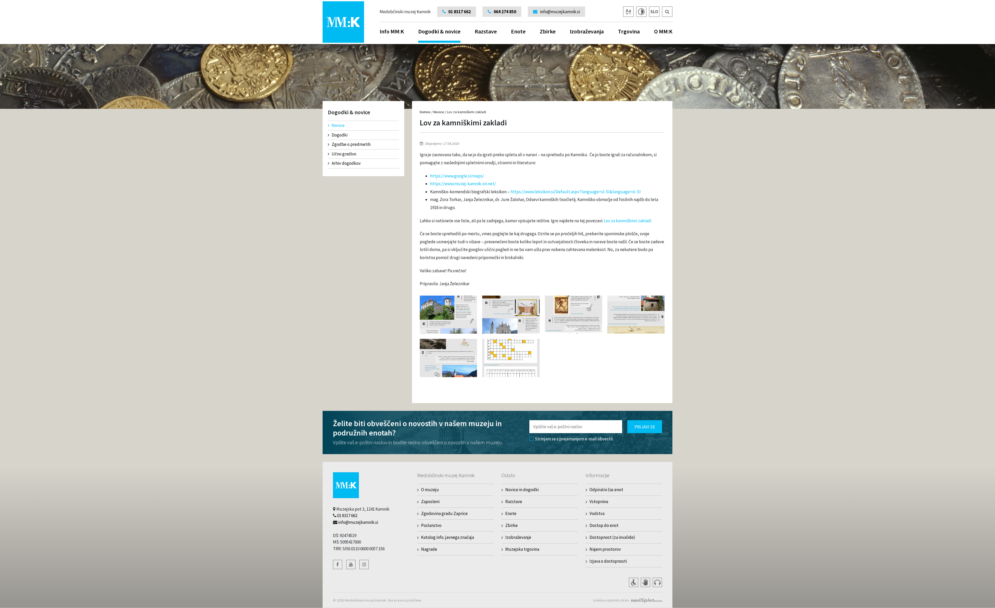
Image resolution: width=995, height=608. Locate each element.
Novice (338, 125)
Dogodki (339, 135)
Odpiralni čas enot (606, 489)
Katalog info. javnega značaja (447, 537)
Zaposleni (430, 501)
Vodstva (597, 513)
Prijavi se (645, 427)
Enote (518, 31)
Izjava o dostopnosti (608, 561)
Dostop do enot (604, 525)
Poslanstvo (431, 525)
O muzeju (430, 489)
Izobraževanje (518, 537)
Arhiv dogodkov (346, 163)
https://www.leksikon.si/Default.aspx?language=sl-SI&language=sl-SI (575, 192)
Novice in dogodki (522, 489)
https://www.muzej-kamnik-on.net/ (463, 184)
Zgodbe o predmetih (351, 144)
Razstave (486, 31)
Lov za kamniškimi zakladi (627, 221)
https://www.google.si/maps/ (457, 176)
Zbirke (548, 31)
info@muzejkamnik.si (358, 522)
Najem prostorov (605, 549)
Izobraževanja (587, 31)
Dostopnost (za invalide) (612, 537)
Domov (425, 112)
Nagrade (429, 549)
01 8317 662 (347, 515)
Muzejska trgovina (522, 549)
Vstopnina (598, 501)
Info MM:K (392, 31)
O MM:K (663, 31)
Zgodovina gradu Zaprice (444, 513)
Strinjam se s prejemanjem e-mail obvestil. (574, 439)
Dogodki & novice (439, 31)
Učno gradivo (344, 154)
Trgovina (629, 31)
